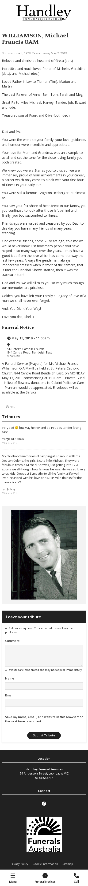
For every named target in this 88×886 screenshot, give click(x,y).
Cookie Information (45, 864)
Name (9, 678)
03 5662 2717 (44, 777)
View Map (13, 356)
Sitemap (67, 864)
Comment (12, 641)
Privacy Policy (19, 864)
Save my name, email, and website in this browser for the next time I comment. (44, 719)
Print (13, 407)
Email (9, 695)
